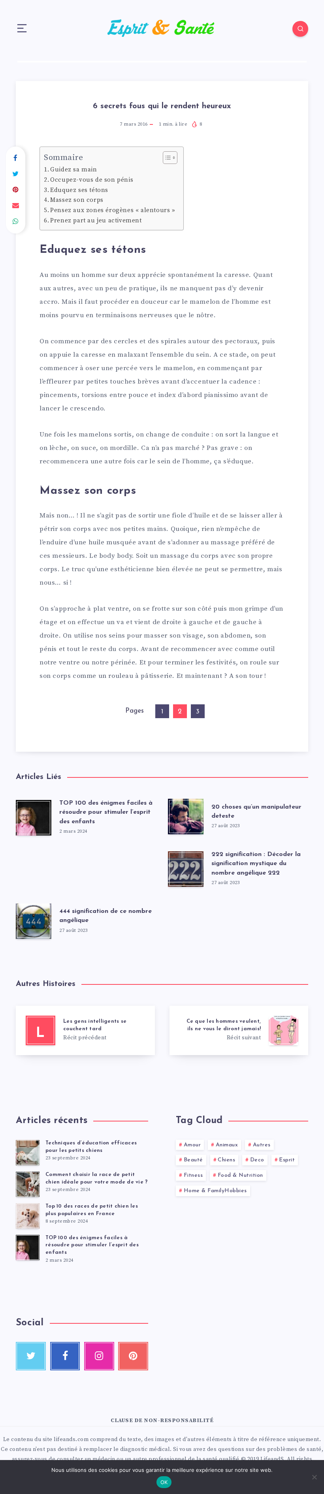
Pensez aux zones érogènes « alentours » (112, 210)
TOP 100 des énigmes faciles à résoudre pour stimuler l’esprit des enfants (106, 812)
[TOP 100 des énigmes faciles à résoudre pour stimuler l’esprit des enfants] (28, 1247)
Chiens (226, 1160)
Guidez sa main (73, 169)
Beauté (193, 1160)
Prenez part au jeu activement (95, 220)
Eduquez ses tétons (79, 190)
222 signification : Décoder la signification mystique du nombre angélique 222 (256, 863)
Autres (262, 1145)
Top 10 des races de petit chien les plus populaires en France (91, 1210)
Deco (257, 1160)
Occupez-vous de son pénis (91, 180)
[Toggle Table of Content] (166, 157)
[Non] (314, 1477)
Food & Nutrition (240, 1175)
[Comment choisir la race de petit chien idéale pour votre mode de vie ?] (28, 1184)
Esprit (287, 1160)
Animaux (227, 1145)
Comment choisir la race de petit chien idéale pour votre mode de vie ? (96, 1178)
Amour (192, 1145)
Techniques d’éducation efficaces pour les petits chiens (91, 1146)
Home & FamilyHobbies (215, 1191)
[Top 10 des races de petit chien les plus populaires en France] (28, 1216)
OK (164, 1482)
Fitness (193, 1175)
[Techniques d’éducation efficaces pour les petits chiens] (28, 1152)
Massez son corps (77, 200)
